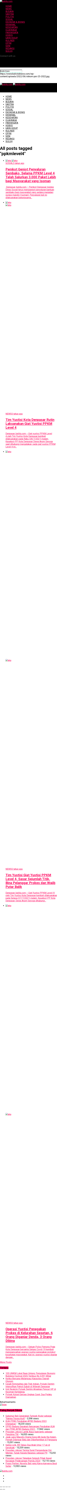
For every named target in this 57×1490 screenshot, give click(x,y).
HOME (9, 6)
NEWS (9, 9)
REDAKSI (10, 48)
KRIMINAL (11, 24)
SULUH (9, 51)
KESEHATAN (12, 27)
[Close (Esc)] (1, 1486)
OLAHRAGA (11, 30)
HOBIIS (9, 35)
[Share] (4, 1486)
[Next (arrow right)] (4, 1489)
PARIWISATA (12, 32)
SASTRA (10, 14)
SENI (8, 46)
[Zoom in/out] (9, 1486)
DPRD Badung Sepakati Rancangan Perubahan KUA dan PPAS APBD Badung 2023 (30, 1427)
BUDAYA (10, 11)
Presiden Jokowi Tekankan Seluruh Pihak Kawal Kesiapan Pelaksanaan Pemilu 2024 (29, 1459)
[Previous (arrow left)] (1, 1489)
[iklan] (3, 1404)
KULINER (10, 40)
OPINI (8, 43)
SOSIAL (9, 19)
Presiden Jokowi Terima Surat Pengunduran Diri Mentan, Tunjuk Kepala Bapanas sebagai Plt (29, 1451)
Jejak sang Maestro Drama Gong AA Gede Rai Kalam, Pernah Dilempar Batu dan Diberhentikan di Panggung (31, 1438)
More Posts (6, 1362)
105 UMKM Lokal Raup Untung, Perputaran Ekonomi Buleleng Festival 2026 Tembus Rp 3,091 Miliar (30, 1374)
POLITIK (10, 16)
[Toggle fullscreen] (7, 1486)
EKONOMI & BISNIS (15, 22)
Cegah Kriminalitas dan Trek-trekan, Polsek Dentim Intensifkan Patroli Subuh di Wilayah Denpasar (30, 1385)
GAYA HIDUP (12, 38)
